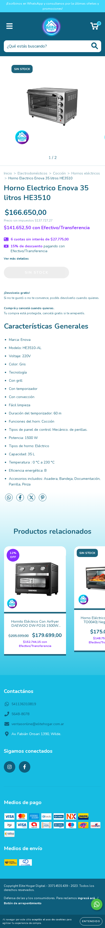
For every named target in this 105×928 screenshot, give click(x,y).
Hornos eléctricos (85, 173)
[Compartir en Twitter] (32, 499)
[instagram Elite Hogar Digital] (9, 767)
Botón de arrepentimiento (23, 903)
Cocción (59, 173)
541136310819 (23, 704)
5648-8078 (20, 714)
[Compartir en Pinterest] (42, 499)
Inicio (8, 173)
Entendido (91, 921)
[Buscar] (95, 46)
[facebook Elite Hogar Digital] (24, 767)
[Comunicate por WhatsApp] (96, 904)
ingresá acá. (87, 898)
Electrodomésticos (32, 173)
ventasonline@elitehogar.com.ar (37, 724)
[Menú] (9, 26)
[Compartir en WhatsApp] (9, 498)
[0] (94, 27)
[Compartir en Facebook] (20, 499)
